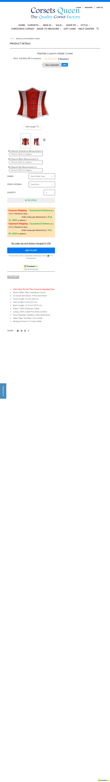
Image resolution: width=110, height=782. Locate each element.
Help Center (86, 29)
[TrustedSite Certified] (31, 267)
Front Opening (14, 184)
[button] (3, 391)
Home (21, 25)
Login (78, 7)
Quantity (11, 193)
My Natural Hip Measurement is (22, 167)
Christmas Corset (22, 29)
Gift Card (70, 29)
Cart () (99, 7)
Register (88, 7)
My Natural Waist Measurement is (23, 159)
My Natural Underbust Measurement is (25, 151)
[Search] (98, 30)
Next (44, 140)
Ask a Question (52, 65)
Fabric (10, 176)
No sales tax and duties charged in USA (31, 243)
